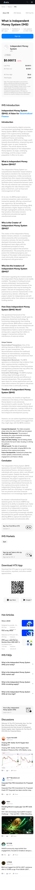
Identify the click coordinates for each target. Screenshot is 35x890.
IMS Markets (17, 13)
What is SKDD (6, 621)
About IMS (6, 13)
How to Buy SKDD (7, 630)
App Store (12, 600)
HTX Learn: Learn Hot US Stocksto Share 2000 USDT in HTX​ (11, 642)
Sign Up (17, 36)
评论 (5, 855)
